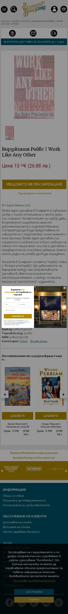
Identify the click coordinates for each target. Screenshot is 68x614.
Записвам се (18, 316)
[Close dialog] (64, 288)
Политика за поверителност (19, 322)
